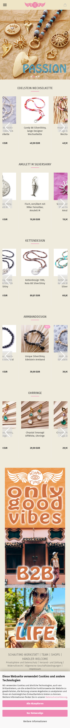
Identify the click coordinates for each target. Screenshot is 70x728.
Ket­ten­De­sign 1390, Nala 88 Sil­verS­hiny (35, 282)
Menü (5, 5)
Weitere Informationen (35, 721)
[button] (31, 76)
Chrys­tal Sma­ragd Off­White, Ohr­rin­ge (35, 434)
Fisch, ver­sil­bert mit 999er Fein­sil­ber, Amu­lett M (35, 207)
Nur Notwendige (35, 713)
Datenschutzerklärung (56, 697)
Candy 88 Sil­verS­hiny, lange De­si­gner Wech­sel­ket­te (35, 131)
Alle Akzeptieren (35, 703)
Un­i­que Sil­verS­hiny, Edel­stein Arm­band (35, 358)
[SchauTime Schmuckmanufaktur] (35, 5)
